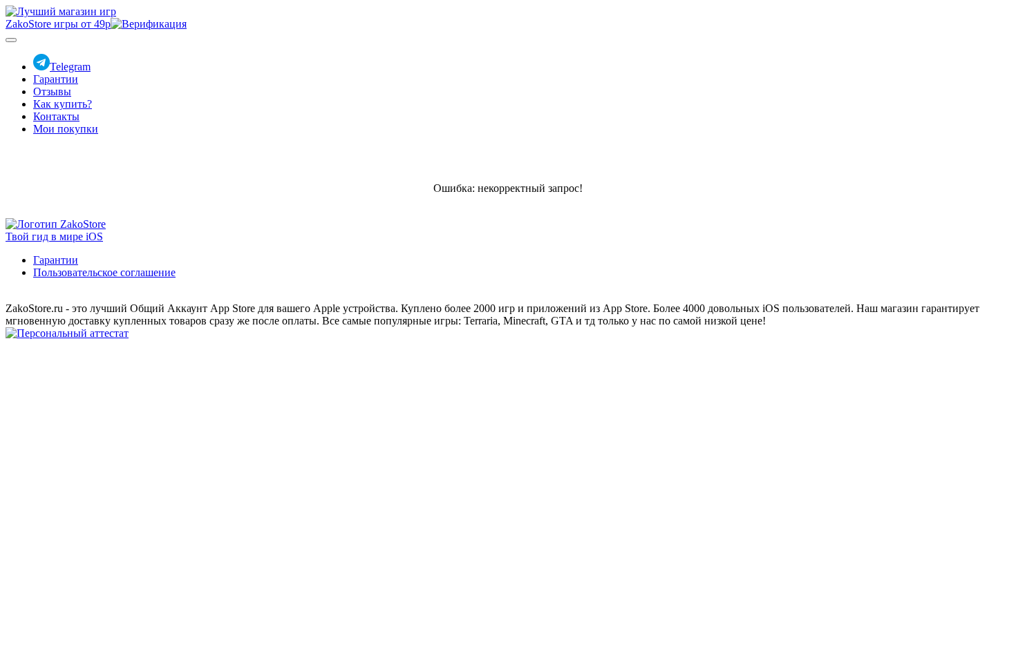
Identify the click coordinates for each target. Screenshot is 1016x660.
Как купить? (62, 104)
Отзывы (52, 91)
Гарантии (55, 79)
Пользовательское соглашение (104, 272)
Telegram (70, 66)
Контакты (56, 116)
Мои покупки (65, 129)
